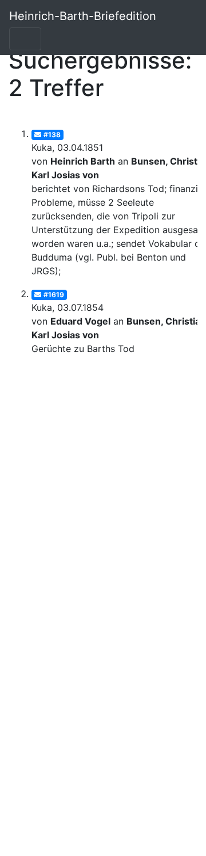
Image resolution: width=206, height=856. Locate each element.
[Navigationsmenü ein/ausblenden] (25, 38)
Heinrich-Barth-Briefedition (82, 16)
